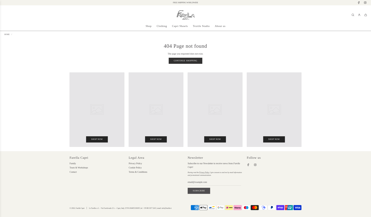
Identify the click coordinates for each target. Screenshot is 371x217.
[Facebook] (359, 2)
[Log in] (359, 15)
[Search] (353, 15)
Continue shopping (185, 61)
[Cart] (365, 15)
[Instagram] (365, 2)
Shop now (97, 139)
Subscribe (199, 191)
